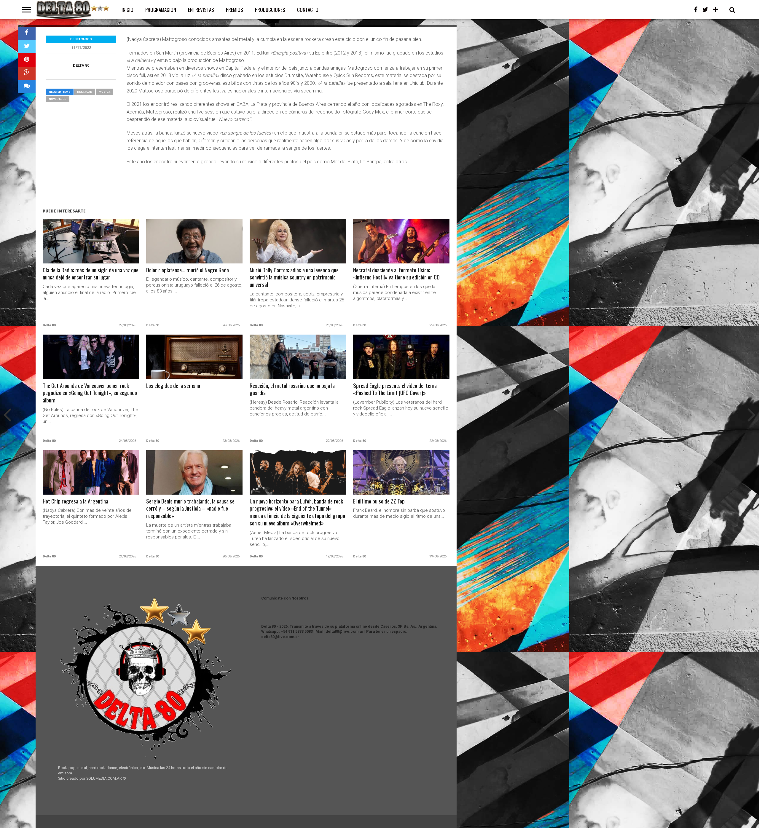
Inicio (127, 9)
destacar (84, 91)
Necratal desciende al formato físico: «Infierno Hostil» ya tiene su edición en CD (396, 273)
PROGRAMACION (160, 9)
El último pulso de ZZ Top (379, 501)
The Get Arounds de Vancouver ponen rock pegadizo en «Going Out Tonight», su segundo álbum (90, 393)
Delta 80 (81, 65)
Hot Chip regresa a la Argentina (75, 501)
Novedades (57, 98)
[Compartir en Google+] (27, 73)
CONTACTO (307, 9)
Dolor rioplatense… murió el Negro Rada (187, 270)
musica (104, 91)
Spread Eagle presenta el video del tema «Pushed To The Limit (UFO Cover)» (395, 389)
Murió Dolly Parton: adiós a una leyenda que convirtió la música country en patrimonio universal (294, 277)
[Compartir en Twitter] (27, 46)
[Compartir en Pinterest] (27, 60)
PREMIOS (234, 9)
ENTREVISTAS (201, 9)
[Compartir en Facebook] (27, 33)
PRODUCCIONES (270, 9)
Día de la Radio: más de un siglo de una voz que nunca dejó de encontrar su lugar (90, 273)
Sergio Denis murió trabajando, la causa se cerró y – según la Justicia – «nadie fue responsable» (190, 509)
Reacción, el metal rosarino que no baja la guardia (292, 389)
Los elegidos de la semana (173, 385)
